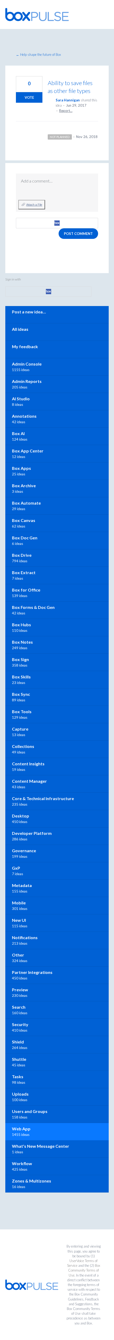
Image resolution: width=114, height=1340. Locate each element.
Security (20, 1024)
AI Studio (21, 398)
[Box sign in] (57, 223)
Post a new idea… (29, 311)
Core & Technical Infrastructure (43, 798)
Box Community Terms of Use (84, 1270)
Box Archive (24, 485)
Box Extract (24, 572)
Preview (20, 989)
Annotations (24, 415)
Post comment (78, 233)
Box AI (18, 433)
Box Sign (20, 659)
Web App (21, 1128)
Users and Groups (29, 1111)
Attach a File (34, 204)
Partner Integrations (32, 972)
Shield (18, 1041)
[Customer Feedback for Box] (37, 14)
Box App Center (27, 450)
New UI (19, 920)
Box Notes (22, 641)
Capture (20, 728)
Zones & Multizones (31, 1180)
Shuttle (19, 1059)
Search (18, 1006)
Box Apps (21, 468)
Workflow (22, 1163)
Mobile (19, 902)
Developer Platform (32, 833)
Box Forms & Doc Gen (33, 607)
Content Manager (29, 781)
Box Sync (21, 694)
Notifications (25, 937)
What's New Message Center (40, 1146)
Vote (29, 97)
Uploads (20, 1093)
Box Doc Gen (24, 537)
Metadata (22, 885)
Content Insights (28, 763)
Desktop (20, 815)
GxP (16, 867)
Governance (24, 850)
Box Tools (22, 711)
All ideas (20, 329)
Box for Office (26, 589)
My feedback (25, 346)
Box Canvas (23, 520)
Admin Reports (27, 381)
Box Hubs (21, 624)
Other (18, 954)
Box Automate (26, 502)
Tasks (17, 1076)
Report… (65, 111)
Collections (23, 746)
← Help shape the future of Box (38, 54)
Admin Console (27, 363)
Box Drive (22, 555)
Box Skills (21, 676)
